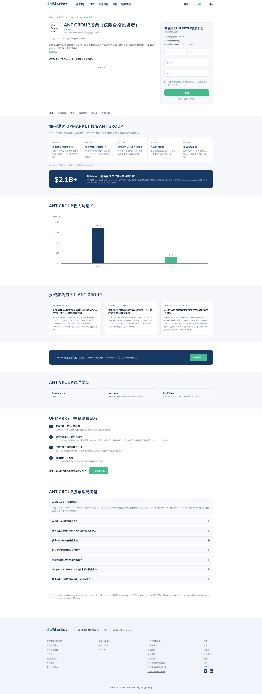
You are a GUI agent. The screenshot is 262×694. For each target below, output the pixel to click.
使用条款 (151, 658)
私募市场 (61, 17)
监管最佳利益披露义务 (157, 667)
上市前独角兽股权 (54, 641)
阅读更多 (53, 52)
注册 (199, 4)
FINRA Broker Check (156, 671)
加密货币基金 (52, 645)
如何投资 (62, 112)
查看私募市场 (104, 641)
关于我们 (80, 4)
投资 (51, 17)
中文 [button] (211, 4)
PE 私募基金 (52, 658)
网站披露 (151, 654)
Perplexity (103, 645)
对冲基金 (50, 654)
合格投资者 (176, 82)
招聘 (206, 663)
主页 (206, 641)
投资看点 (83, 112)
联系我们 (126, 4)
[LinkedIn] (211, 671)
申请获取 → (198, 357)
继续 (187, 92)
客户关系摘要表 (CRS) (157, 663)
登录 (186, 4)
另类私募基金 (52, 650)
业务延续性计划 (154, 641)
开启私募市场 (99, 471)
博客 (114, 4)
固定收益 (50, 663)
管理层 (94, 112)
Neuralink (103, 650)
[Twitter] (205, 671)
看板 (206, 645)
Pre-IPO (72, 17)
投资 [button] (92, 4)
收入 (72, 112)
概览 (51, 112)
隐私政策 (151, 650)
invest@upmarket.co (124, 630)
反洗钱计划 (152, 645)
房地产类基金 (52, 667)
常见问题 (103, 4)
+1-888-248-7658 (88, 630)
